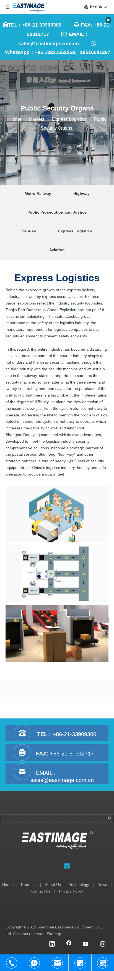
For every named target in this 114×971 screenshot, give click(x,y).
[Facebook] (68, 944)
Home (7, 884)
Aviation (57, 250)
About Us (53, 884)
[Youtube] (85, 944)
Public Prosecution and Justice (57, 212)
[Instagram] (102, 944)
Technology (79, 884)
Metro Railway (38, 193)
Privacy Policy (71, 891)
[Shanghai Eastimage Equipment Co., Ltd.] (57, 840)
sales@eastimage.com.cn (48, 43)
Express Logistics (75, 231)
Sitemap (54, 933)
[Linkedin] (52, 944)
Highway (81, 193)
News (102, 884)
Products (29, 884)
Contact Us (41, 891)
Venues (29, 231)
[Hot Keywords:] (110, 819)
